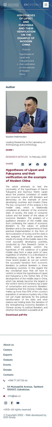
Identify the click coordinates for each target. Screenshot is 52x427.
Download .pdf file (16, 315)
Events (7, 365)
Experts (7, 355)
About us (8, 345)
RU (37, 4)
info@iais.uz (14, 396)
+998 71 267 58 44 (17, 380)
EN (26, 4)
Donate (7, 370)
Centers (7, 350)
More (9, 150)
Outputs (26, 49)
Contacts (8, 375)
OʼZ (32, 4)
